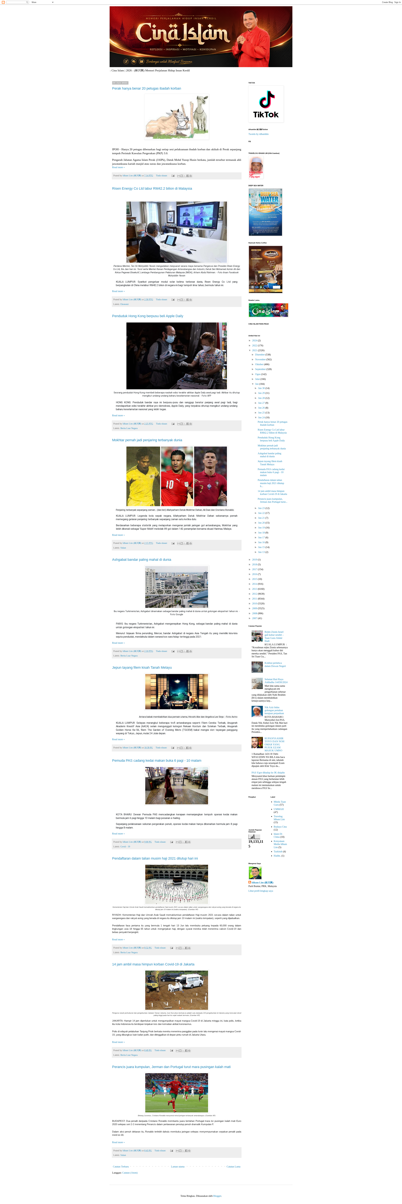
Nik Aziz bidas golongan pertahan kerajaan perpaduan (274, 710)
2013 (255, 589)
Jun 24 (261, 417)
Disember (260, 354)
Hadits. (277, 855)
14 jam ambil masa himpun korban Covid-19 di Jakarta (153, 964)
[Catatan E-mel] (173, 175)
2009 (255, 608)
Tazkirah (278, 851)
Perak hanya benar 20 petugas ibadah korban (146, 88)
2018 (255, 564)
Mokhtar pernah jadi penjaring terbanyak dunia (147, 440)
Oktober (259, 364)
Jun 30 (261, 388)
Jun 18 (261, 532)
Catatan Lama (233, 1166)
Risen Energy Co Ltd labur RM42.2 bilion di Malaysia (152, 188)
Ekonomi (124, 304)
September (260, 369)
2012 (255, 593)
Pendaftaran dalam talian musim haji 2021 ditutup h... (271, 483)
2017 (255, 569)
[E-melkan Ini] (178, 175)
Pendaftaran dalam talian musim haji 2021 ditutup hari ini (155, 858)
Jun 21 (261, 518)
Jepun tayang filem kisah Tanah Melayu (142, 667)
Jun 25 (261, 412)
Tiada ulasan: (162, 175)
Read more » (118, 167)
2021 (255, 350)
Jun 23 (261, 508)
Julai (257, 379)
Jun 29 (261, 393)
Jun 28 (261, 398)
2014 (255, 584)
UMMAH (279, 809)
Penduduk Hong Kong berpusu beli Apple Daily (147, 316)
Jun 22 (261, 513)
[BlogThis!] (181, 175)
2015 (255, 579)
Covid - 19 (125, 846)
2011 (255, 598)
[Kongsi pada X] (184, 175)
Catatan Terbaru (121, 1166)
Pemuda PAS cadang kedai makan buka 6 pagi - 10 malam (156, 760)
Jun (257, 384)
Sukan (123, 547)
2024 (255, 340)
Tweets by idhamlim (258, 134)
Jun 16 (261, 542)
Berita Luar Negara (129, 428)
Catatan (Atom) (130, 1172)
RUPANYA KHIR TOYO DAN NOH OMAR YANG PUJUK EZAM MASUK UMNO (274, 744)
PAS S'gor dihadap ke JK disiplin (268, 772)
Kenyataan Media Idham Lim (280, 844)
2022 (255, 345)
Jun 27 (261, 403)
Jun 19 (261, 527)
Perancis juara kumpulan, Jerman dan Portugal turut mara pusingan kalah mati (171, 1067)
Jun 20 (261, 522)
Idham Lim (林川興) (262, 882)
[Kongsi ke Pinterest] (190, 175)
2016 (255, 574)
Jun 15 (261, 547)
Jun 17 (261, 537)
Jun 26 (261, 407)
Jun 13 (261, 552)
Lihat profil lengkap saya (260, 891)
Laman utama (178, 1166)
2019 (255, 559)
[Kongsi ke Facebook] (187, 175)
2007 (255, 618)
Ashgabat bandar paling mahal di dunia (141, 560)
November (260, 359)
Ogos (258, 374)
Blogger (217, 1196)
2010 (255, 603)
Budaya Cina (280, 826)
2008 (255, 613)
